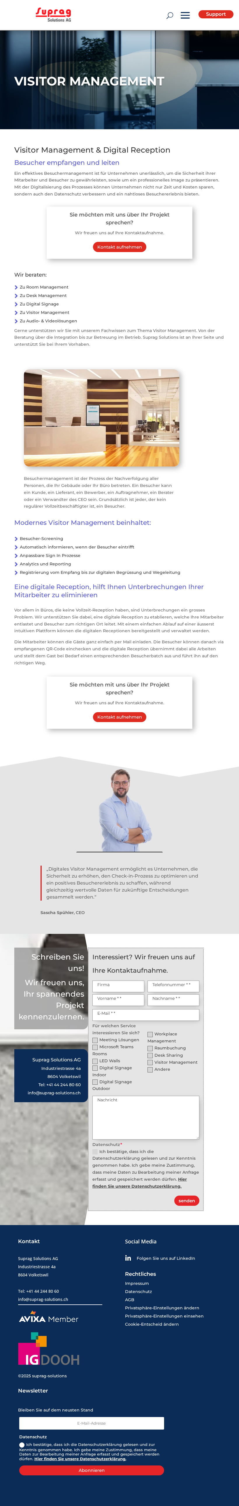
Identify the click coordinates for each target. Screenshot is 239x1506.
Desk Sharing (168, 1055)
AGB (129, 1299)
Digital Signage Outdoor (112, 1085)
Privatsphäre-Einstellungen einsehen (164, 1316)
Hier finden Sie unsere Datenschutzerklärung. (80, 1458)
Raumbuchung (170, 1048)
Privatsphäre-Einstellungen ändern (162, 1308)
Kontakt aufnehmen (119, 247)
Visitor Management (176, 1062)
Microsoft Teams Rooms (112, 1050)
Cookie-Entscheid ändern (152, 1324)
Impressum (137, 1283)
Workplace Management (162, 1037)
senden (187, 1200)
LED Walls (109, 1060)
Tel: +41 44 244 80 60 (59, 1084)
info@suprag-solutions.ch (54, 1093)
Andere (162, 1069)
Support (216, 14)
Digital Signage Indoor (112, 1071)
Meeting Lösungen (119, 1039)
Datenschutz (138, 1291)
